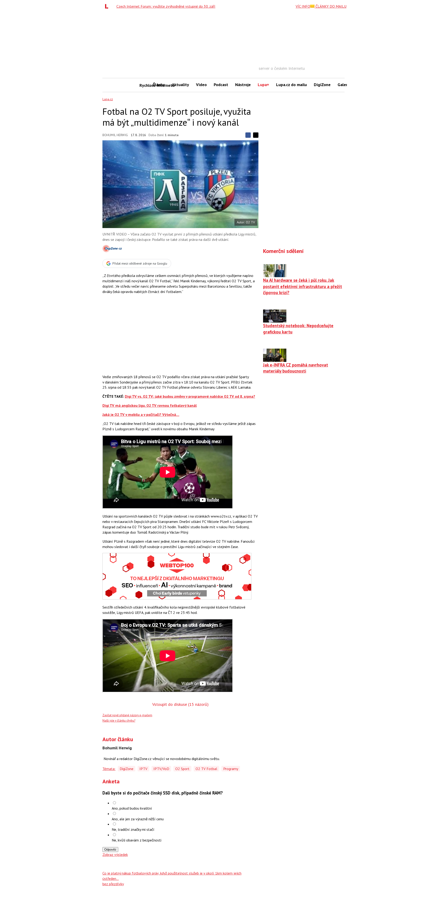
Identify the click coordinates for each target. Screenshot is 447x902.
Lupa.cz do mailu (291, 84)
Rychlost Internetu (144, 85)
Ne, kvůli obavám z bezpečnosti (136, 840)
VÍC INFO (303, 6)
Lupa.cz (107, 99)
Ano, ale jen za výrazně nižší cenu (138, 819)
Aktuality (180, 84)
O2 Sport (182, 768)
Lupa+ (263, 84)
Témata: (108, 768)
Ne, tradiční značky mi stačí (133, 829)
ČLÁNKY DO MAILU (330, 6)
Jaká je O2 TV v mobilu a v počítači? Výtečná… (140, 414)
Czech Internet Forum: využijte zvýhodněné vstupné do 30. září (165, 6)
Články (159, 84)
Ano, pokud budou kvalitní (132, 808)
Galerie (344, 84)
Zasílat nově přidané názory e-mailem (127, 715)
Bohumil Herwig (115, 135)
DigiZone (322, 84)
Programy (230, 768)
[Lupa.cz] (107, 6)
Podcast (221, 84)
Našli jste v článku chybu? (118, 721)
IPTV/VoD (161, 768)
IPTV (143, 768)
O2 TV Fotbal (206, 768)
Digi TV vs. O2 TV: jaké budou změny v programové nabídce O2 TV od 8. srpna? (190, 396)
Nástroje (243, 84)
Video (201, 84)
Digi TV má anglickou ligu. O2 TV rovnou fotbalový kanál (149, 405)
